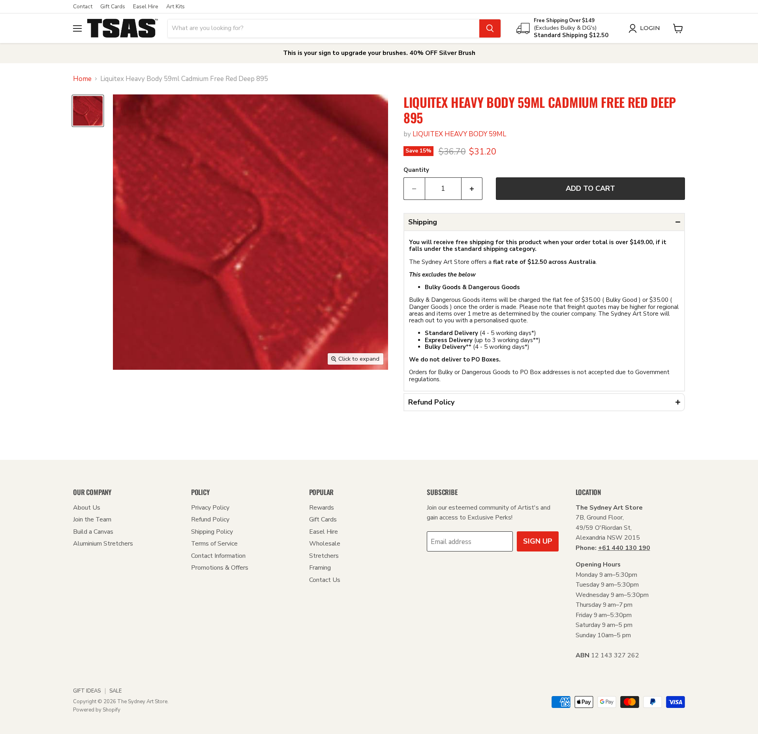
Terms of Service (214, 543)
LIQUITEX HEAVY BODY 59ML (459, 134)
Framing (320, 567)
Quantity (416, 170)
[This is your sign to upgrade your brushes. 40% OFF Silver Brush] (379, 53)
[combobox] (323, 28)
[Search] (490, 28)
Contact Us (324, 580)
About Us (86, 507)
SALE (115, 690)
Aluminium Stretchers (103, 543)
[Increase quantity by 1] (472, 188)
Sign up (537, 541)
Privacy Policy (210, 507)
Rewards (321, 507)
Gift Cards (112, 7)
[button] (544, 222)
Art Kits (175, 7)
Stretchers (324, 555)
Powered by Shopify (96, 709)
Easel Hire (145, 7)
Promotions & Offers (219, 567)
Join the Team (92, 519)
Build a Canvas (93, 531)
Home (82, 79)
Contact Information (218, 555)
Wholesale (324, 543)
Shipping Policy (212, 531)
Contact (82, 7)
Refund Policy (210, 519)
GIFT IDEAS (87, 690)
